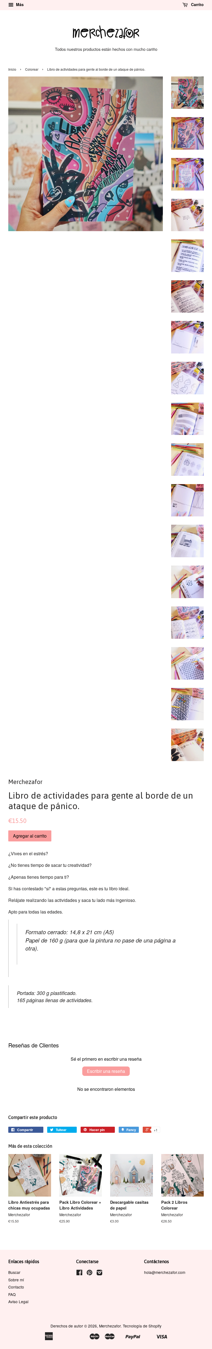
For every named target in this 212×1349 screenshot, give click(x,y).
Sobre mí (16, 1279)
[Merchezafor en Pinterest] (89, 1273)
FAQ (12, 1294)
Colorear (31, 69)
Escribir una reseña (106, 1071)
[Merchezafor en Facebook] (79, 1273)
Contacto (16, 1287)
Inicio (12, 69)
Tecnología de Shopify (142, 1326)
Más (19, 4)
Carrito (197, 4)
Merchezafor (110, 1326)
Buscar (14, 1272)
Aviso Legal (18, 1301)
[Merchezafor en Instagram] (99, 1273)
